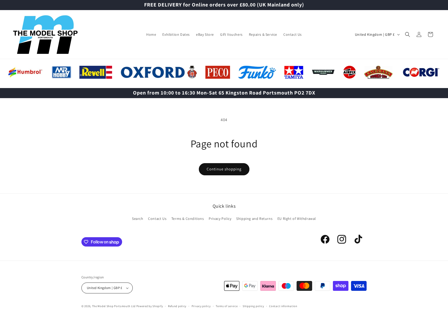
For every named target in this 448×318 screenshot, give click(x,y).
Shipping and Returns (254, 218)
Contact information (283, 306)
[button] (407, 34)
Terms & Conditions (187, 218)
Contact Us (157, 218)
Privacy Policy (220, 218)
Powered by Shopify (149, 306)
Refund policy (177, 306)
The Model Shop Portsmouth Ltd (114, 306)
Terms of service (226, 306)
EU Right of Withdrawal (296, 218)
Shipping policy (253, 306)
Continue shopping (224, 169)
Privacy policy (201, 306)
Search (137, 218)
